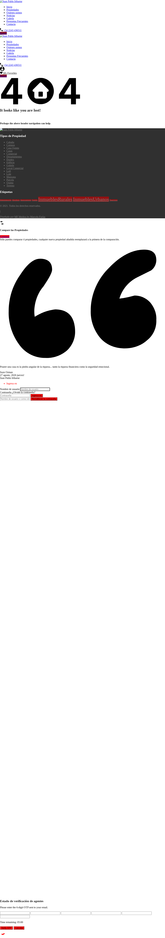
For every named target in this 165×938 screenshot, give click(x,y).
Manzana (11, 177)
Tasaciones (113, 200)
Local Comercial (14, 168)
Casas (9, 151)
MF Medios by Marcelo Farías (29, 216)
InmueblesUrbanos (91, 199)
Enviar (3, 33)
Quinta (9, 182)
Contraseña (5, 392)
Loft (8, 171)
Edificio (10, 162)
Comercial (11, 153)
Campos (10, 145)
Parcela (10, 179)
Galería (10, 18)
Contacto (11, 24)
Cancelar (19, 928)
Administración (5, 200)
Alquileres (16, 200)
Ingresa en (37, 395)
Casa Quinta (12, 148)
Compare (4, 236)
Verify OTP (6, 928)
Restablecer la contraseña (44, 399)
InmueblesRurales (55, 199)
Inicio (9, 6)
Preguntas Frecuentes (17, 21)
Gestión (35, 200)
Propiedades (12, 9)
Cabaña (10, 142)
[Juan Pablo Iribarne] (11, 1)
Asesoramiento (25, 200)
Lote (8, 174)
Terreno (10, 185)
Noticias (10, 15)
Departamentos (14, 156)
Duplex (10, 159)
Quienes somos (14, 12)
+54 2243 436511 (13, 30)
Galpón (10, 165)
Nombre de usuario (9, 389)
